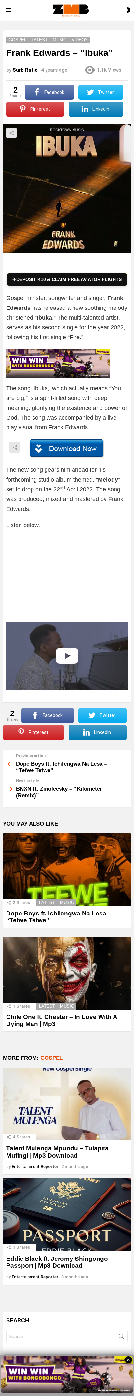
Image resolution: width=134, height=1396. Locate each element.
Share (11, 133)
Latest (47, 902)
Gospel (51, 1058)
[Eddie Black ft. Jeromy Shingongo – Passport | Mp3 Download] (67, 1214)
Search (121, 1338)
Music (67, 902)
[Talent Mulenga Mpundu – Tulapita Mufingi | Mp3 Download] (67, 1104)
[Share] (67, 448)
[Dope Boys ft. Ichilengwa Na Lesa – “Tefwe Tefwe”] (67, 869)
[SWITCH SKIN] (128, 10)
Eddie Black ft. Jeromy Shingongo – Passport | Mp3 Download (59, 1262)
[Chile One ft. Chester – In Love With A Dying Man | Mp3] (67, 973)
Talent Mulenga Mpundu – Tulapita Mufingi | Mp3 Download (57, 1152)
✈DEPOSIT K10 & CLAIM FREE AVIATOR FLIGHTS (67, 279)
